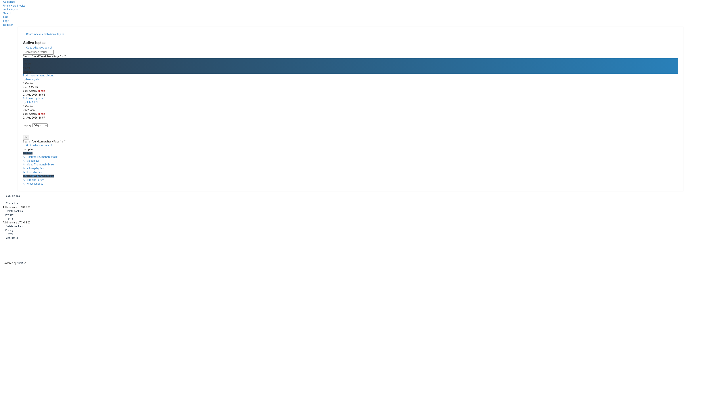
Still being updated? (34, 98)
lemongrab (32, 79)
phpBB (21, 263)
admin (41, 90)
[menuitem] (12, 5)
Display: (27, 125)
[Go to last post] (46, 90)
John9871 (32, 102)
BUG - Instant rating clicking (38, 75)
